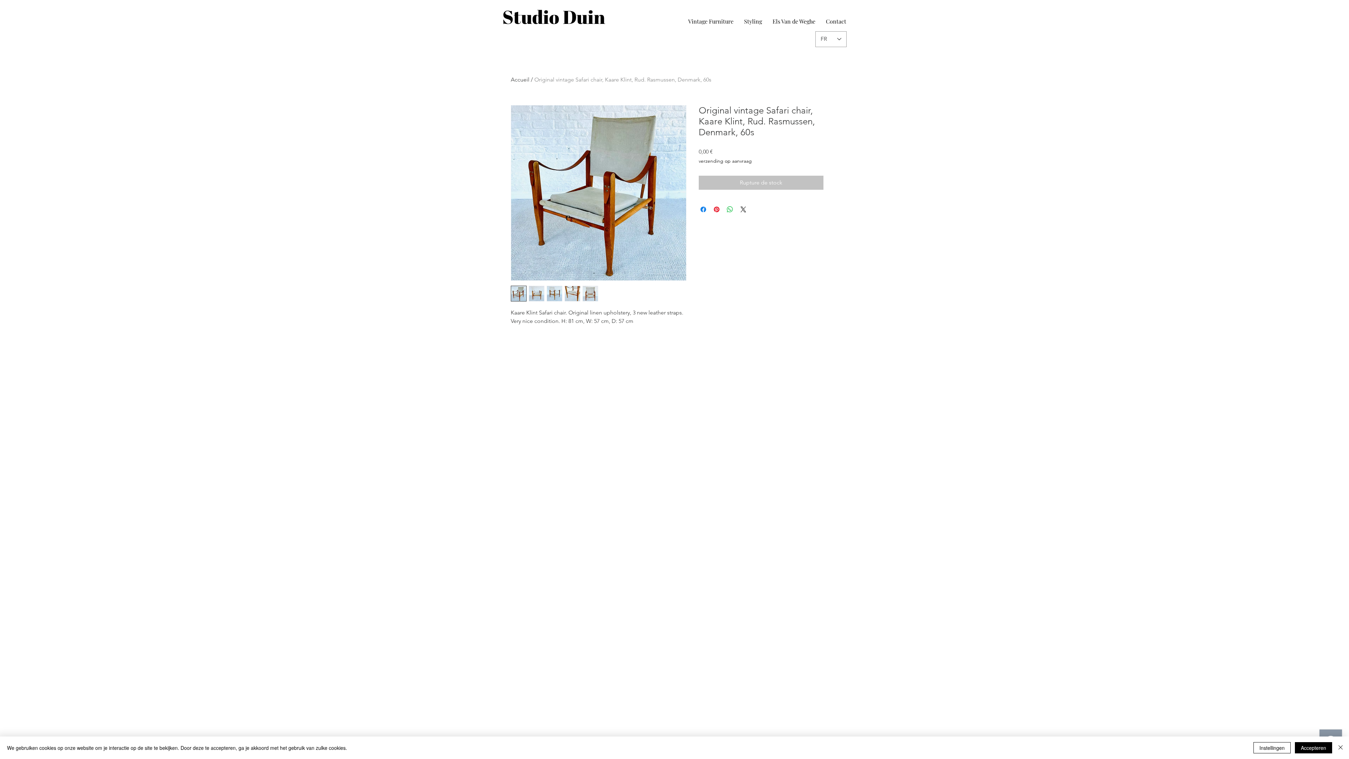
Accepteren (1313, 747)
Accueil (520, 79)
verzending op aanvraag (725, 161)
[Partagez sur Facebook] (703, 209)
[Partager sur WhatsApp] (730, 209)
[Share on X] (743, 209)
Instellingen (1272, 747)
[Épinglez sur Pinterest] (716, 209)
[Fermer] (1340, 747)
